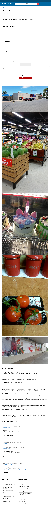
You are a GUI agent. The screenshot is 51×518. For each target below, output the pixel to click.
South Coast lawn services (9, 496)
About (13, 0)
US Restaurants (29, 512)
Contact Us (17, 0)
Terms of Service (34, 510)
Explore (8, 0)
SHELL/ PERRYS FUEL (9, 482)
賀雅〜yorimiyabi (8, 490)
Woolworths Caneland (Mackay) (9, 440)
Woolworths (5, 456)
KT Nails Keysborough (22, 491)
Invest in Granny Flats (22, 501)
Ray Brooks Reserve (8, 498)
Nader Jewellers (21, 484)
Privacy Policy (26, 510)
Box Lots (5, 430)
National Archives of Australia (24, 486)
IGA (4, 446)
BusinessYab (22, 512)
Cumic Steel (21, 497)
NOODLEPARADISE (8, 501)
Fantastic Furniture (22, 496)
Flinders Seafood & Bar (22, 499)
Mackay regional (9, 7)
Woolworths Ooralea (7, 461)
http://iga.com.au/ (15, 35)
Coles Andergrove (6, 467)
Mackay (14, 7)
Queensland (5, 7)
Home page (3, 0)
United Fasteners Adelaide (23, 482)
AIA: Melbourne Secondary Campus (25, 488)
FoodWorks (5, 425)
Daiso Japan (21, 489)
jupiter (6, 492)
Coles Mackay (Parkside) (8, 451)
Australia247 (7, 4)
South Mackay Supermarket (8, 435)
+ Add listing (15, 510)
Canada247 (36, 512)
